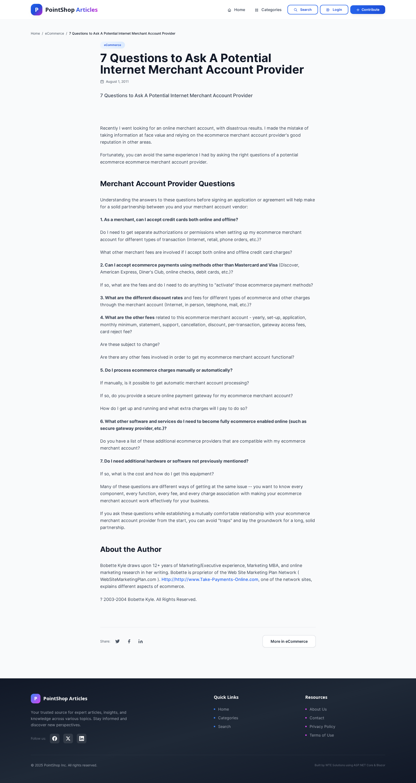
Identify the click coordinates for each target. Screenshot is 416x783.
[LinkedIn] (81, 738)
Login (337, 9)
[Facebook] (54, 738)
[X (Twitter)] (68, 738)
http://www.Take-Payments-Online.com (216, 579)
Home (239, 9)
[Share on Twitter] (117, 641)
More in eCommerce (289, 641)
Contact (317, 717)
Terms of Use (322, 735)
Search (305, 9)
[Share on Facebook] (129, 641)
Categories (271, 9)
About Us (318, 709)
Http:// (168, 579)
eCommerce (112, 45)
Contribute (370, 9)
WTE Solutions (335, 765)
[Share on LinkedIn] (140, 641)
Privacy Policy (322, 726)
